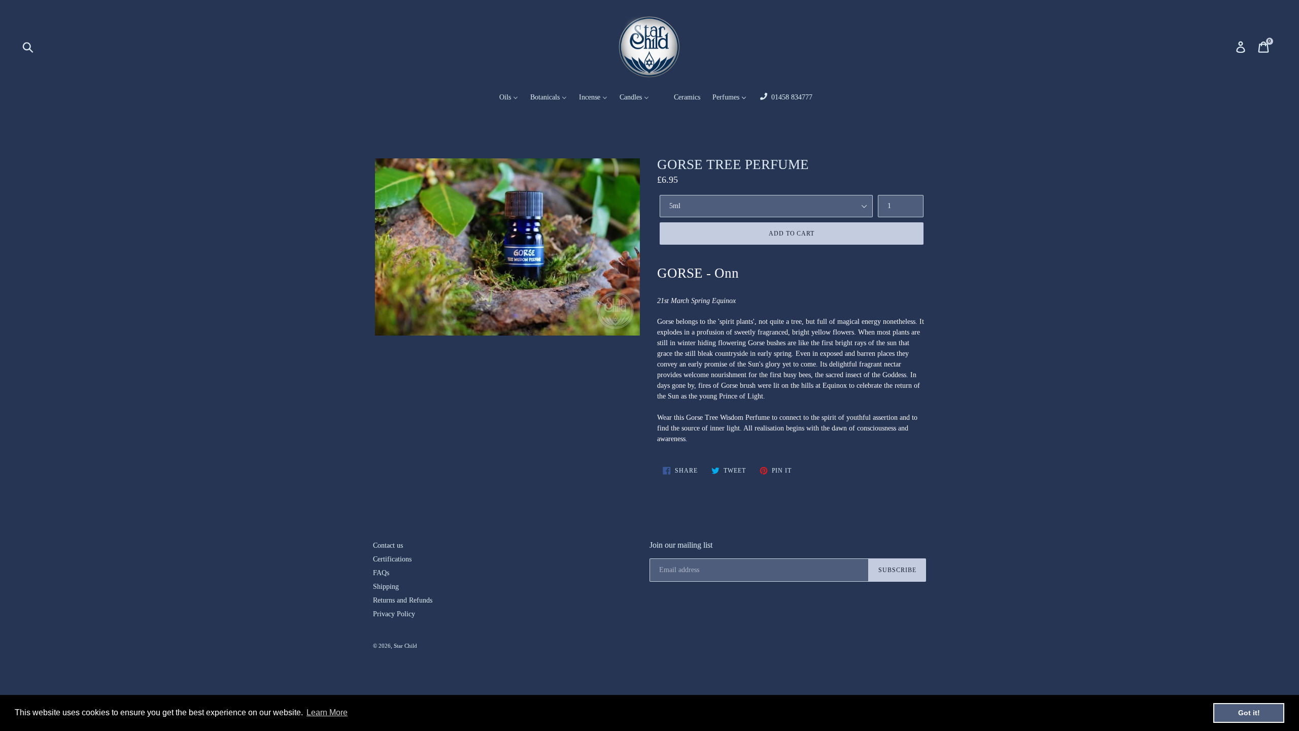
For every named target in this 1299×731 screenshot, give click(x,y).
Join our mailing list (681, 545)
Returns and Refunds (402, 600)
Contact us (388, 545)
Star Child (405, 646)
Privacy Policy (394, 614)
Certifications (392, 559)
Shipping (386, 586)
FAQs (381, 573)
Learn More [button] (327, 712)
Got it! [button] (1249, 713)
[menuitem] (502, 97)
